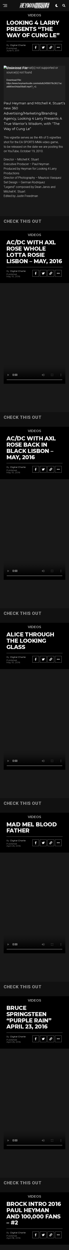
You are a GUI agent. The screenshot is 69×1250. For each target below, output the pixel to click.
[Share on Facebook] (35, 47)
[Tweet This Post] (43, 47)
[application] (34, 83)
